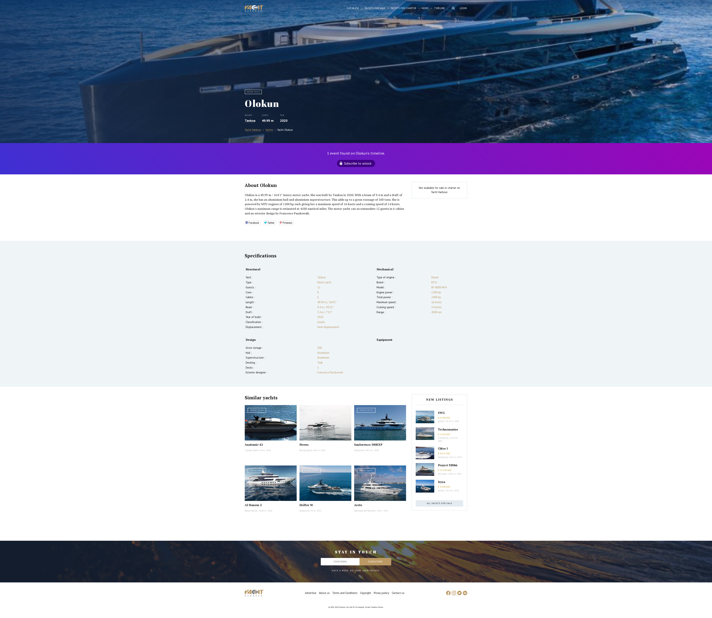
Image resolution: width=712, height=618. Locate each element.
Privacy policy (381, 593)
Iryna (441, 482)
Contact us (398, 593)
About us (324, 593)
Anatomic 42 (254, 445)
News (425, 8)
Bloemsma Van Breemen (365, 510)
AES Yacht (442, 474)
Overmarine (443, 438)
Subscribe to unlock (357, 163)
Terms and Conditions (344, 593)
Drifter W (306, 505)
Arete (358, 505)
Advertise (310, 593)
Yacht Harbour (254, 9)
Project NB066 (447, 465)
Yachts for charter (403, 8)
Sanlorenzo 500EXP (368, 445)
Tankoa (250, 120)
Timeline (439, 8)
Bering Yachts (305, 450)
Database (353, 8)
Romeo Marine (251, 510)
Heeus (304, 445)
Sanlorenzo (359, 450)
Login (463, 8)
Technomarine (448, 429)
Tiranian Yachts (252, 450)
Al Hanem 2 (253, 505)
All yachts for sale (439, 503)
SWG (441, 413)
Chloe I (443, 448)
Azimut (441, 421)
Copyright (365, 593)
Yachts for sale (375, 8)
